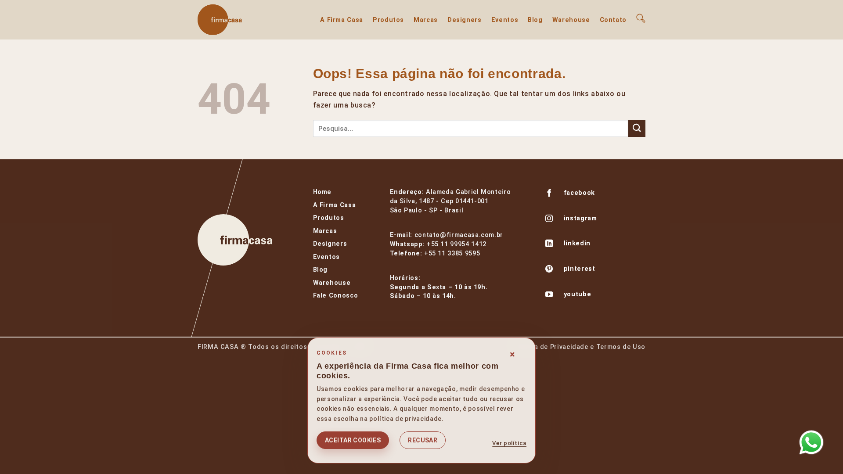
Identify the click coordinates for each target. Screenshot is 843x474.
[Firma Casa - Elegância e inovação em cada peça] (241, 20)
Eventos (504, 20)
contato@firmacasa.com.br (458, 235)
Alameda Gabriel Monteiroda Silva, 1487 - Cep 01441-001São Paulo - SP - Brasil (450, 201)
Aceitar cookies (353, 440)
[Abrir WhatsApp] (811, 442)
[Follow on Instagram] (549, 219)
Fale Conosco (335, 295)
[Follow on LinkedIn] (549, 244)
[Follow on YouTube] (549, 295)
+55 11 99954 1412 (456, 244)
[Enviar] (636, 128)
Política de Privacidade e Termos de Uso (579, 347)
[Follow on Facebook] (549, 194)
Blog (535, 20)
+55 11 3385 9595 (452, 253)
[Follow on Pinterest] (549, 270)
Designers (464, 20)
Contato (613, 20)
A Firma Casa (341, 20)
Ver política (509, 443)
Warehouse (571, 20)
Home (322, 192)
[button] (640, 18)
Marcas (426, 20)
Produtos (388, 20)
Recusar (422, 440)
